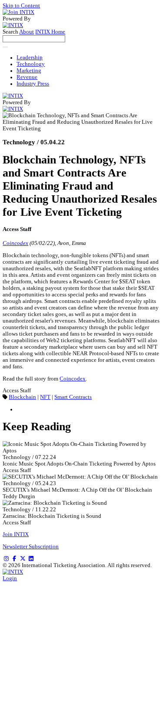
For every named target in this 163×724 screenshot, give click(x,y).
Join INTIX (16, 534)
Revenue (27, 77)
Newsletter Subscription (31, 547)
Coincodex (15, 243)
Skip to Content (21, 6)
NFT (45, 397)
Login (10, 578)
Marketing (29, 71)
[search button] (5, 47)
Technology (31, 64)
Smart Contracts (73, 397)
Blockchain (22, 397)
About (26, 32)
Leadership (30, 57)
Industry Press (33, 84)
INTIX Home (50, 32)
